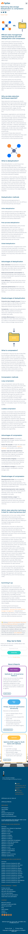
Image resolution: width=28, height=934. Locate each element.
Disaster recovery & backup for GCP (10, 866)
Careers (3, 911)
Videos (3, 811)
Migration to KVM (5, 847)
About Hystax (4, 909)
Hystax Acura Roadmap (7, 814)
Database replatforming (7, 855)
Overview (3, 826)
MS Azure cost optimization (8, 891)
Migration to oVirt (5, 852)
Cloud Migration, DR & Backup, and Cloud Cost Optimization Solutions (13, 820)
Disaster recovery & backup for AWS (10, 863)
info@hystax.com (14, 922)
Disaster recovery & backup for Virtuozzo (11, 873)
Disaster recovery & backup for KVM (10, 882)
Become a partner (6, 902)
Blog (2, 907)
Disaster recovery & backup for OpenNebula (12, 880)
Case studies (4, 809)
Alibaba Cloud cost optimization (9, 895)
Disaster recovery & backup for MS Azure (11, 865)
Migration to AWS (5, 830)
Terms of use (8, 928)
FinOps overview (5, 888)
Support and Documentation (9, 816)
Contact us (4, 912)
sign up (14, 798)
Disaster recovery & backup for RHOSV (11, 870)
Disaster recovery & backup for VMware (11, 875)
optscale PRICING (6, 801)
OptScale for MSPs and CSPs (8, 904)
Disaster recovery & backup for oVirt (10, 878)
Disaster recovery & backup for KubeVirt (11, 872)
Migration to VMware (6, 838)
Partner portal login (6, 906)
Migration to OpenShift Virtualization (11, 840)
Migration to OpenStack (7, 843)
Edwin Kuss (4, 14)
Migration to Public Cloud (8, 849)
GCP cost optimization (7, 893)
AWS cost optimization (7, 889)
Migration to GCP (5, 833)
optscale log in (6, 798)
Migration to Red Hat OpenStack (9, 842)
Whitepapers (4, 807)
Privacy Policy (16, 657)
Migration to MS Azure (7, 831)
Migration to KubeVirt (7, 837)
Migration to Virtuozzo (7, 845)
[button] (26, 3)
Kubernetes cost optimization (9, 896)
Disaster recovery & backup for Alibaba (11, 868)
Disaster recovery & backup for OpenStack (12, 877)
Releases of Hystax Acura (7, 812)
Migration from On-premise (8, 854)
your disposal (18, 632)
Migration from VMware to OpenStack (11, 828)
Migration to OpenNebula (8, 850)
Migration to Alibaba (6, 835)
